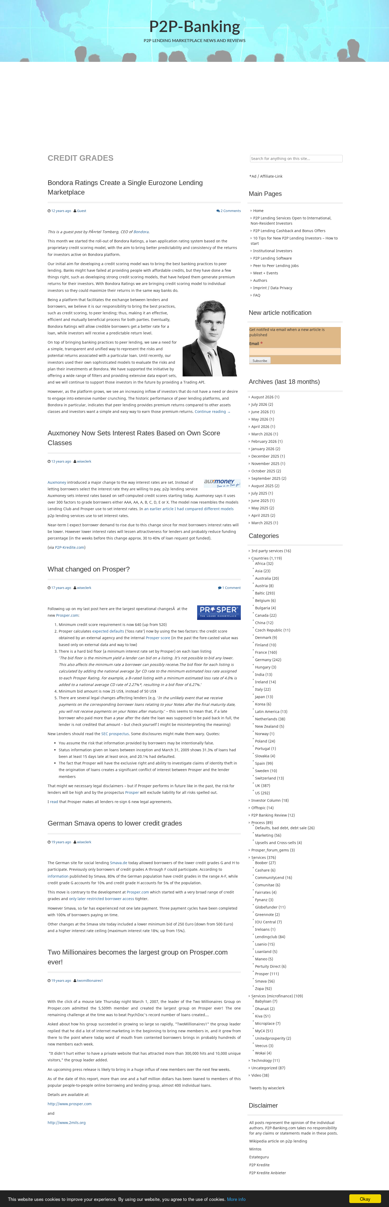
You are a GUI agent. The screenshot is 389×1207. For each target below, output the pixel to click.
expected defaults (108, 631)
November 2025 (265, 463)
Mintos (255, 1148)
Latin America (267, 711)
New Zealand (266, 726)
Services (258, 857)
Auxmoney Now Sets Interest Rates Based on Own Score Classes (134, 437)
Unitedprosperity (270, 1038)
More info (236, 1199)
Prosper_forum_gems (270, 850)
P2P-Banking (194, 27)
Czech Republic (268, 630)
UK (257, 785)
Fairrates (263, 892)
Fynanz (261, 899)
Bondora (140, 231)
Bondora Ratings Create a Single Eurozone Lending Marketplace (125, 187)
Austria (261, 585)
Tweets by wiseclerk (266, 1087)
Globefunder (266, 907)
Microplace (265, 1023)
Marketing (264, 835)
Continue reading (213, 411)
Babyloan (263, 1001)
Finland (261, 644)
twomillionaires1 (90, 980)
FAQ (256, 295)
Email (256, 343)
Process (258, 822)
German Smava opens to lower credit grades (115, 823)
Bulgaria (262, 607)
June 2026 (260, 411)
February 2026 (264, 441)
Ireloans (262, 929)
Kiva (259, 1016)
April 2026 (260, 426)
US (257, 792)
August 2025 (262, 485)
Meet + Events (265, 272)
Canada (262, 615)
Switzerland (265, 778)
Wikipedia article (264, 1141)
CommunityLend (269, 877)
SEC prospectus (115, 733)
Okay (365, 1198)
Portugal (262, 748)
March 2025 (261, 522)
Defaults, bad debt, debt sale (281, 827)
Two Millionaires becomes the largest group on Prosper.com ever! (138, 957)
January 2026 (262, 448)
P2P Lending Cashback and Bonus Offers (289, 230)
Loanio (261, 944)
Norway (262, 733)
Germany (263, 659)
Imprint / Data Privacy (272, 287)
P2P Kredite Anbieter (267, 1172)
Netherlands (266, 718)
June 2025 (260, 500)
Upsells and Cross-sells (275, 842)
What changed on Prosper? (89, 569)
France (261, 652)
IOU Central (265, 921)
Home (258, 210)
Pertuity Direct (268, 966)
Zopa (259, 988)
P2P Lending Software (272, 258)
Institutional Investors (272, 250)
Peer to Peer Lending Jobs (276, 265)
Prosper (132, 792)
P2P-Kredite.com (69, 547)
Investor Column (266, 800)
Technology (261, 1060)
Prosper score (158, 637)
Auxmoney (57, 482)
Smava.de (118, 862)
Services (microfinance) (272, 995)
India (259, 674)
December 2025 (265, 456)
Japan (260, 696)
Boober (261, 862)
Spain (260, 763)
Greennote (264, 914)
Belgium (262, 600)
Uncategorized (264, 1067)
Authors (260, 280)
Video (256, 1075)
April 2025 (260, 515)
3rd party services (267, 550)
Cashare (262, 870)
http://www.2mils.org (67, 1122)
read (54, 801)
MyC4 (260, 1030)
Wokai (260, 1053)
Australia (263, 578)
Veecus (261, 1045)
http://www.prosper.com (70, 1103)
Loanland (263, 951)
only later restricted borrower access (101, 898)
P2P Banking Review (269, 815)
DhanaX (262, 1008)
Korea (260, 704)
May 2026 (259, 419)
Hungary (262, 667)
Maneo (261, 958)
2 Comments (230, 210)
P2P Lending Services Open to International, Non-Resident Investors (291, 220)
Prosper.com (67, 615)
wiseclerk (84, 461)
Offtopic (258, 807)
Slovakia (262, 755)
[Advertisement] (194, 104)
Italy (259, 689)
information (58, 876)
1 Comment (231, 587)
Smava (261, 981)
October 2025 (263, 470)
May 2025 (259, 507)
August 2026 (262, 396)
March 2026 (261, 433)
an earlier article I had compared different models (189, 508)
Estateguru (259, 1156)
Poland (261, 741)
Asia (259, 570)
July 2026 (259, 404)
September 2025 (266, 478)
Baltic (260, 593)
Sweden (262, 770)
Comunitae (264, 884)
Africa (260, 563)
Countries (260, 558)
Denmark (263, 637)
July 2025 (259, 493)
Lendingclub (266, 936)
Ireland (261, 681)
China (260, 622)
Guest (81, 210)
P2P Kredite (259, 1164)
